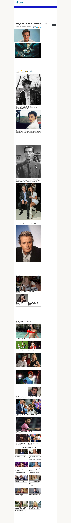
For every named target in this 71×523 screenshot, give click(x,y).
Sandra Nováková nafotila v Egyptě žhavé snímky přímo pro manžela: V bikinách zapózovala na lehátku (21, 456)
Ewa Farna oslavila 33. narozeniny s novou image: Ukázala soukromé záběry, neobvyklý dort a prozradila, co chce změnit (21, 469)
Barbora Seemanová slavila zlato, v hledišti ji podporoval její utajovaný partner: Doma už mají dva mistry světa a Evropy (34, 469)
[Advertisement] (35, 14)
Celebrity (30, 26)
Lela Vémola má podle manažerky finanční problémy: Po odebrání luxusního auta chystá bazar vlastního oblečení (35, 482)
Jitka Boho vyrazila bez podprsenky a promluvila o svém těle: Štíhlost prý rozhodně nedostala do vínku (21, 508)
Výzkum (46, 23)
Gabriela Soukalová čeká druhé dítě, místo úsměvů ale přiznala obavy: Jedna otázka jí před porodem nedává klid (35, 456)
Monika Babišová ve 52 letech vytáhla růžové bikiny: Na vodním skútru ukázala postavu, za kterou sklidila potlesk (35, 508)
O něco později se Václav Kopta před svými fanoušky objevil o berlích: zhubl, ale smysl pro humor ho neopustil (21, 495)
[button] (28, 50)
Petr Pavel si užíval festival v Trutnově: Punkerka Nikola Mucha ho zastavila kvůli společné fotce (21, 482)
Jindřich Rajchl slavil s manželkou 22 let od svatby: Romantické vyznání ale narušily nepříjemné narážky (35, 495)
